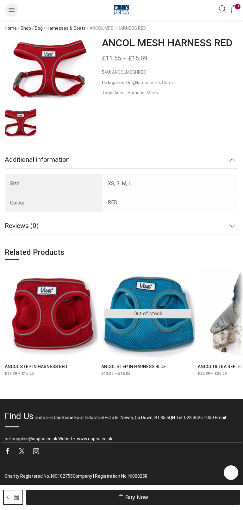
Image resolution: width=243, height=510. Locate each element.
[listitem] (20, 124)
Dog (39, 28)
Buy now (136, 497)
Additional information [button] (37, 159)
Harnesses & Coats (66, 28)
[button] (11, 10)
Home (11, 28)
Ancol (120, 92)
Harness (136, 92)
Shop (26, 28)
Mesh (152, 92)
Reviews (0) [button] (22, 226)
